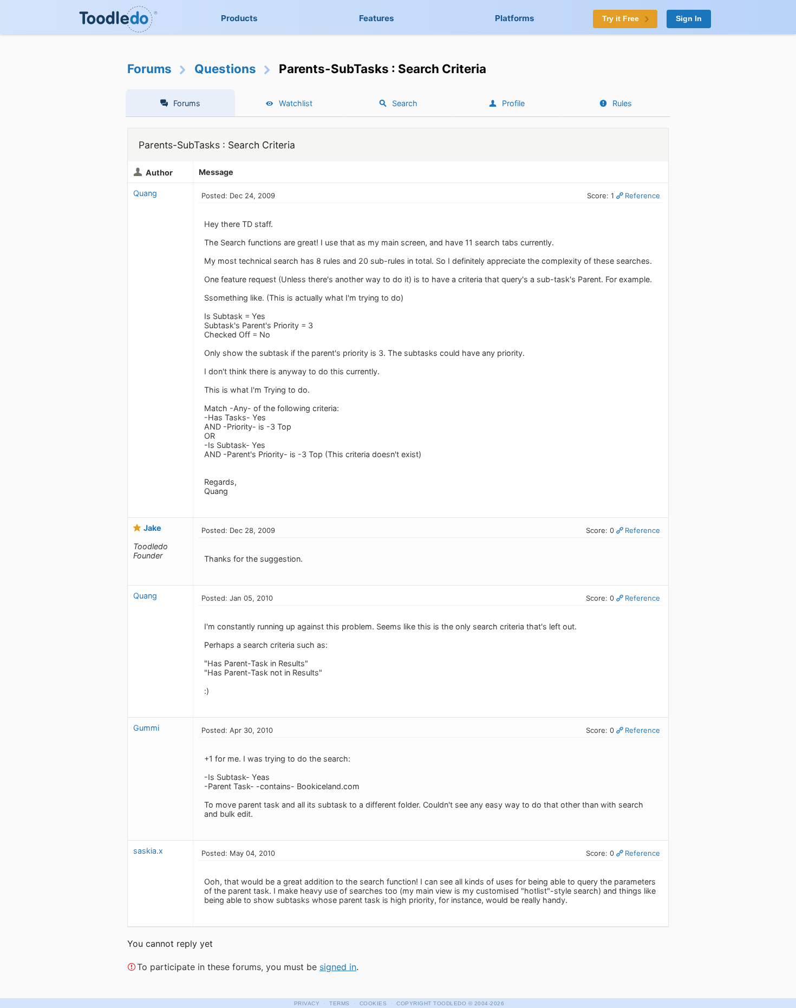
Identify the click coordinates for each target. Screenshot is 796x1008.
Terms (339, 1003)
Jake (152, 527)
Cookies (373, 1003)
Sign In (689, 19)
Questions (225, 68)
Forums (149, 68)
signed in (337, 966)
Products (239, 18)
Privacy (307, 1003)
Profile (513, 103)
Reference (642, 195)
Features (376, 18)
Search (404, 103)
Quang (145, 193)
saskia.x (148, 850)
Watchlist (295, 103)
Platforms (514, 18)
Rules (622, 103)
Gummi (146, 727)
